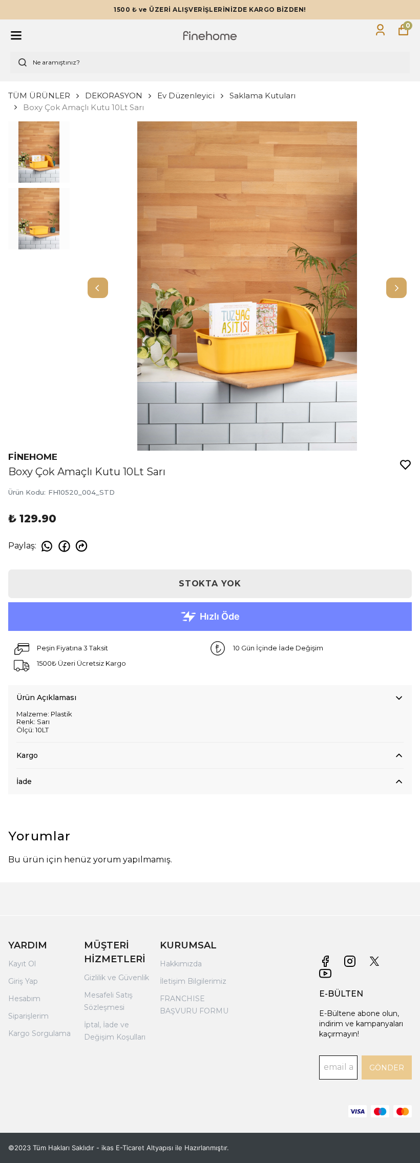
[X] (374, 961)
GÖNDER (386, 1067)
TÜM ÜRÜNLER (39, 95)
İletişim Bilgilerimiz (193, 981)
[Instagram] (350, 961)
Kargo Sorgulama (39, 1033)
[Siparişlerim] (380, 30)
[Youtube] (325, 973)
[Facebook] (325, 961)
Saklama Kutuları (262, 95)
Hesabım (24, 998)
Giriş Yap (23, 981)
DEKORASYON (113, 95)
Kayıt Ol (22, 963)
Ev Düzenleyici (186, 95)
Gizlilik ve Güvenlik (116, 977)
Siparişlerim (28, 1016)
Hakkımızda (181, 963)
